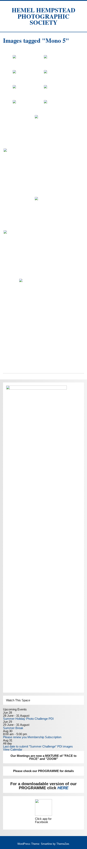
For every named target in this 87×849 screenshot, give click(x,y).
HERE (62, 788)
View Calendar (12, 749)
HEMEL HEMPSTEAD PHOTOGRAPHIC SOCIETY (43, 16)
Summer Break (13, 728)
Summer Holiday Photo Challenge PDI (28, 718)
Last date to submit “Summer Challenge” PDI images (38, 746)
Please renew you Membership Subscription (32, 737)
